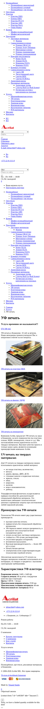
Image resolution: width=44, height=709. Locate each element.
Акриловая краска (18, 81)
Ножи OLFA (21, 59)
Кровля (9, 30)
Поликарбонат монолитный (22, 5)
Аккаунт (4, 146)
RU (7, 118)
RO (7, 121)
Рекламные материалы (20, 83)
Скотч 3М (20, 72)
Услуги (9, 94)
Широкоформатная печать (22, 96)
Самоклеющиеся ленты (20, 70)
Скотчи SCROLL (23, 79)
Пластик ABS (16, 23)
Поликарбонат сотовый (20, 7)
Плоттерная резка (18, 101)
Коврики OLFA (22, 65)
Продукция (10, 36)
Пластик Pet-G (17, 25)
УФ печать (15, 99)
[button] (1, 181)
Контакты (10, 114)
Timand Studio (14, 685)
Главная (4, 139)
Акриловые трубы (23, 85)
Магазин (9, 112)
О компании (11, 639)
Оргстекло (10, 12)
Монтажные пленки (24, 50)
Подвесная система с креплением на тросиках (26, 91)
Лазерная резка (17, 103)
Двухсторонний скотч (25, 74)
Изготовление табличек (21, 108)
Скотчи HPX (21, 76)
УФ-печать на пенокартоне (12, 432)
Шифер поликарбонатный (22, 32)
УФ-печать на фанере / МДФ (13, 400)
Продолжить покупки (15, 188)
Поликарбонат (12, 3)
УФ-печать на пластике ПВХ (13, 369)
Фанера (19, 41)
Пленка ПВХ (16, 19)
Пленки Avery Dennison (25, 47)
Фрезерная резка (17, 105)
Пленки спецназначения (26, 54)
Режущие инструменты (20, 56)
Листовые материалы (20, 39)
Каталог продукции (14, 636)
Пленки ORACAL (23, 45)
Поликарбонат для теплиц (22, 10)
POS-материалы (17, 110)
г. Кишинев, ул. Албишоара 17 (13, 150)
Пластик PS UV (17, 21)
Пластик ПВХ (17, 16)
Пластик (9, 14)
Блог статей (11, 641)
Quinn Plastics (16, 27)
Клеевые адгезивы (18, 67)
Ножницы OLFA (23, 63)
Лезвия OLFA (21, 61)
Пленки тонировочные (25, 52)
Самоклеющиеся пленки (21, 43)
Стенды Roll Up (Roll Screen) (28, 88)
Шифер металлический (20, 34)
